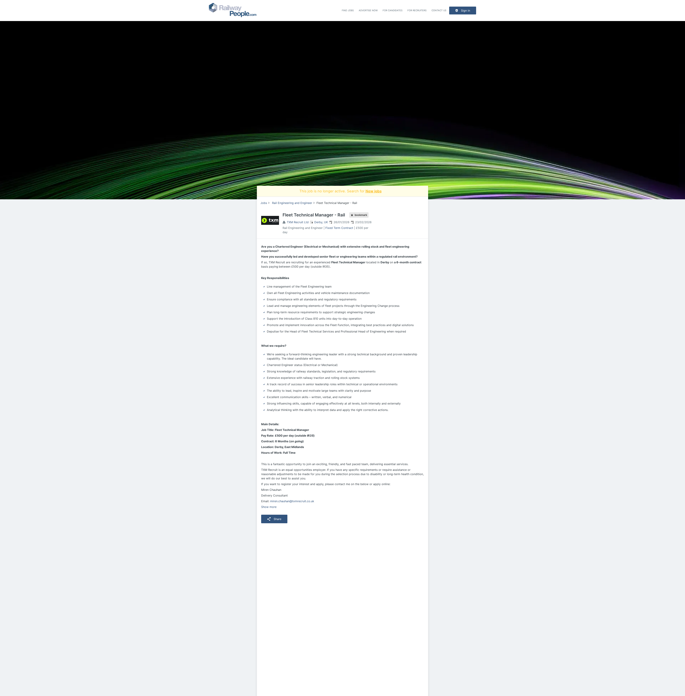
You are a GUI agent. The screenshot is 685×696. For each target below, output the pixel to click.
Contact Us (439, 10)
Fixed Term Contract (339, 228)
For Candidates (392, 10)
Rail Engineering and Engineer (292, 203)
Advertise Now (368, 10)
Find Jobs (348, 10)
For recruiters (417, 10)
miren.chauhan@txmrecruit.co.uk (292, 501)
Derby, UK (321, 222)
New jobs (374, 191)
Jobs (263, 203)
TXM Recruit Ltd (298, 222)
